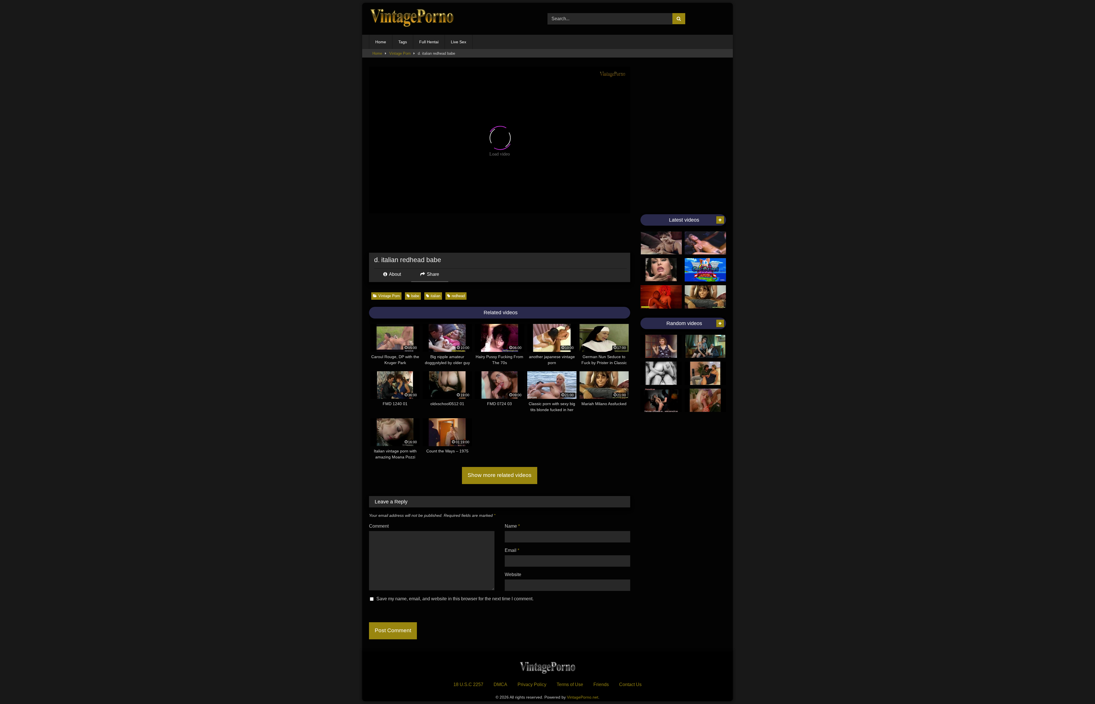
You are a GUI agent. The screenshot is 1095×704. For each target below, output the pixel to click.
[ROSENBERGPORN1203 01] (705, 373)
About (394, 274)
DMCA (500, 684)
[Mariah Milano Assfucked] (705, 297)
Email (512, 550)
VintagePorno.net (582, 697)
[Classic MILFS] (661, 243)
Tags (402, 42)
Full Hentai (429, 42)
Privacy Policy (532, 684)
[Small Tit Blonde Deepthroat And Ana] (705, 243)
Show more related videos (500, 475)
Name (512, 526)
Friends (601, 684)
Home (380, 42)
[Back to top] (1077, 687)
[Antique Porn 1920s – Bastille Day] (661, 373)
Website (513, 574)
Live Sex (458, 42)
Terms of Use (570, 684)
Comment (379, 526)
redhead (458, 296)
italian (435, 296)
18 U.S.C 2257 (468, 684)
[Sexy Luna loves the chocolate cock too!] (705, 346)
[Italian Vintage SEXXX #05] (705, 400)
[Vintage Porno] (412, 19)
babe (415, 296)
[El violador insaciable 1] (661, 400)
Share (432, 274)
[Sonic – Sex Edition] (705, 269)
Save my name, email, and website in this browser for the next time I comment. (455, 598)
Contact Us (630, 684)
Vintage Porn (400, 53)
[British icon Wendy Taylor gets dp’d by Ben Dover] (661, 346)
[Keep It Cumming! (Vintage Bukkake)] (661, 269)
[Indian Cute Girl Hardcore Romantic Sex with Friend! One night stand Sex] (661, 297)
